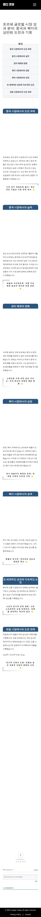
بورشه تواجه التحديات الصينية (14, 654)
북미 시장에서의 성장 (20, 70)
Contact (28, 914)
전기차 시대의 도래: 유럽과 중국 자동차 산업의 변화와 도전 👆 (20, 665)
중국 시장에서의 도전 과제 (20, 49)
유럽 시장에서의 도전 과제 (20, 92)
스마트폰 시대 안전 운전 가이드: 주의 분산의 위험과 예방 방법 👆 (20, 381)
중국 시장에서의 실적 (20, 56)
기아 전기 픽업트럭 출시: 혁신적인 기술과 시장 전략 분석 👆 (20, 188)
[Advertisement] (20, 134)
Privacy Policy (15, 914)
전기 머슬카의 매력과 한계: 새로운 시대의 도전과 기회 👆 (20, 474)
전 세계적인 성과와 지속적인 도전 (20, 85)
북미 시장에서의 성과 (20, 77)
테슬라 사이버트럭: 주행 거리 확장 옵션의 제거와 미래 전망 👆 (20, 286)
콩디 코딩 (8, 4)
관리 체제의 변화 (20, 63)
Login (35, 870)
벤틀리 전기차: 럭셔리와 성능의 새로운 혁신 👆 (20, 560)
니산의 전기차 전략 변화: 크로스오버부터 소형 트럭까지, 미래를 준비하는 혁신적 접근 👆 (20, 609)
